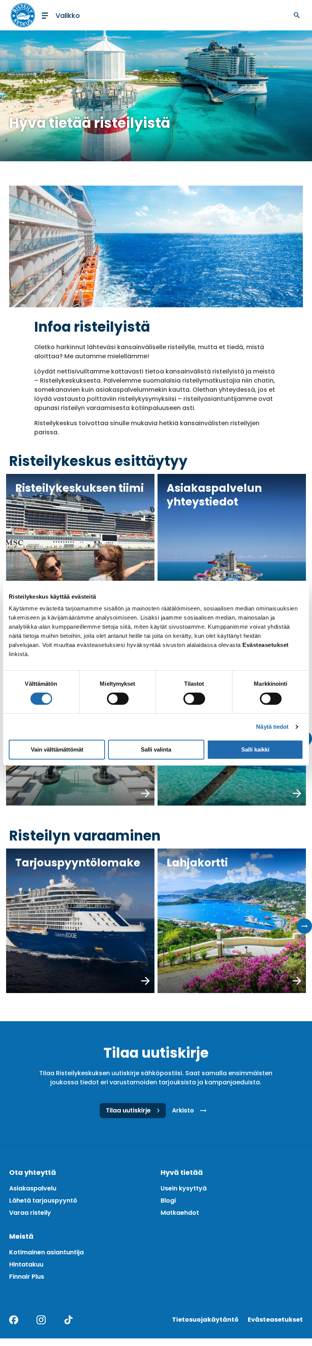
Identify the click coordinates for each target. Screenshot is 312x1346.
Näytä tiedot (272, 726)
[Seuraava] (304, 926)
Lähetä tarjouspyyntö (43, 1200)
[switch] (118, 699)
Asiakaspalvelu (32, 1188)
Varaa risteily (30, 1212)
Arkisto (183, 1110)
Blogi (168, 1200)
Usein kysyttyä (184, 1188)
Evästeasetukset (275, 1319)
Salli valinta (156, 749)
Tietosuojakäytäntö (205, 1319)
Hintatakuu (26, 1264)
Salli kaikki (255, 749)
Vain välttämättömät (57, 749)
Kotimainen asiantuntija (46, 1252)
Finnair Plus (26, 1276)
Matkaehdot (180, 1212)
